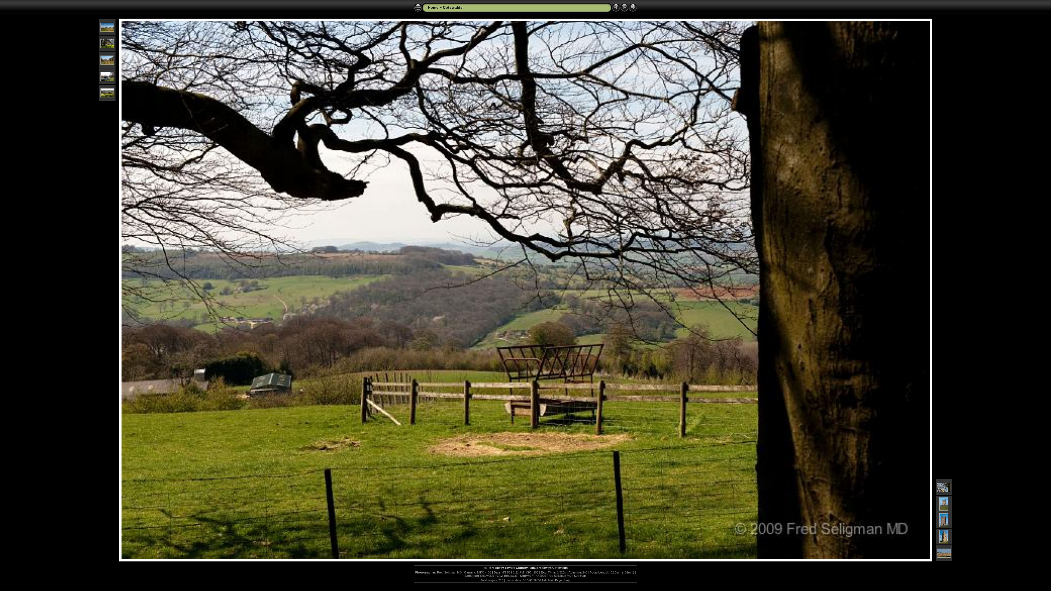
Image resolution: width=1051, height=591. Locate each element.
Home (433, 7)
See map (580, 575)
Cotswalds (453, 7)
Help (567, 580)
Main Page (555, 580)
